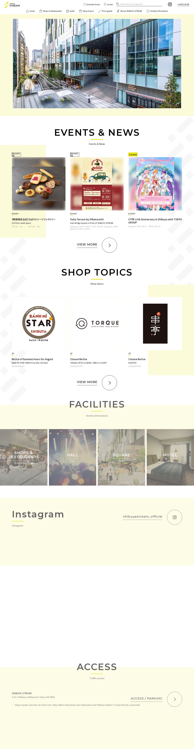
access (110, 4)
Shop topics (88, 11)
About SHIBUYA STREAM (131, 11)
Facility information (159, 11)
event (72, 11)
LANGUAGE (183, 4)
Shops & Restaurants (52, 11)
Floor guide (107, 11)
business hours (93, 4)
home (32, 11)
